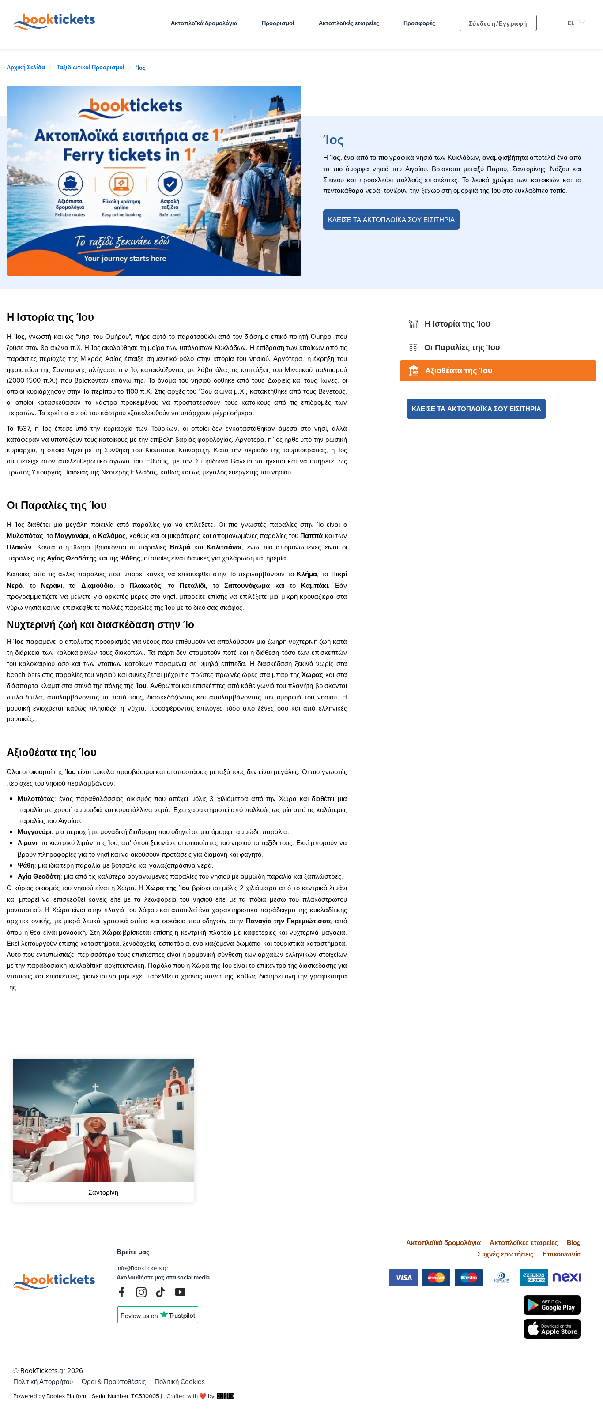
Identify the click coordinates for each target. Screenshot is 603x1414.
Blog (574, 1242)
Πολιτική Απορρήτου (43, 1381)
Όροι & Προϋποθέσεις (114, 1381)
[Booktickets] (56, 27)
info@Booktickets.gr (142, 1268)
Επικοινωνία (562, 1254)
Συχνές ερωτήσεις (505, 1254)
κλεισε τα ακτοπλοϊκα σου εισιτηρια (476, 409)
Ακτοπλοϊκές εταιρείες (524, 1242)
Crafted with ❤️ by (190, 1396)
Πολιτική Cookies (180, 1381)
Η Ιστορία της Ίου (457, 324)
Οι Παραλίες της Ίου (462, 347)
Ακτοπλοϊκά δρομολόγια (443, 1242)
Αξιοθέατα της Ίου (458, 370)
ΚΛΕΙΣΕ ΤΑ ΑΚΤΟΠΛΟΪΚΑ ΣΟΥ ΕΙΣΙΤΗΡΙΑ (391, 219)
